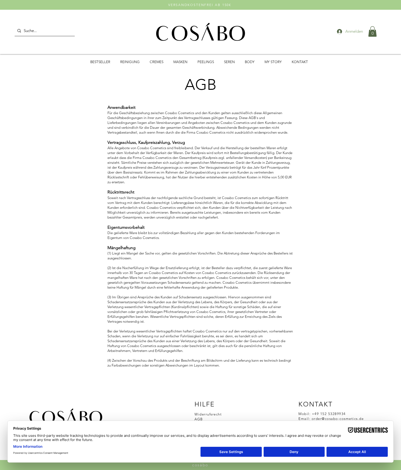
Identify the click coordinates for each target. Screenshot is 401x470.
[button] (372, 31)
